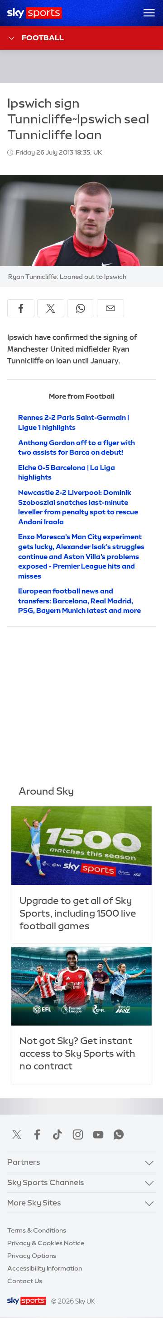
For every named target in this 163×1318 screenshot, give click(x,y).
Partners (23, 1162)
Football (43, 37)
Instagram (77, 1134)
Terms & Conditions (36, 1230)
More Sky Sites (34, 1202)
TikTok (57, 1134)
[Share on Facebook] (20, 308)
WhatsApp (118, 1134)
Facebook (37, 1134)
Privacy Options (31, 1255)
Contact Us (24, 1281)
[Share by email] (110, 308)
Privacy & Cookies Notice (45, 1243)
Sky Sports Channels (45, 1182)
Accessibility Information (44, 1268)
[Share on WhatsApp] (80, 308)
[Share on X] (50, 308)
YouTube (98, 1134)
